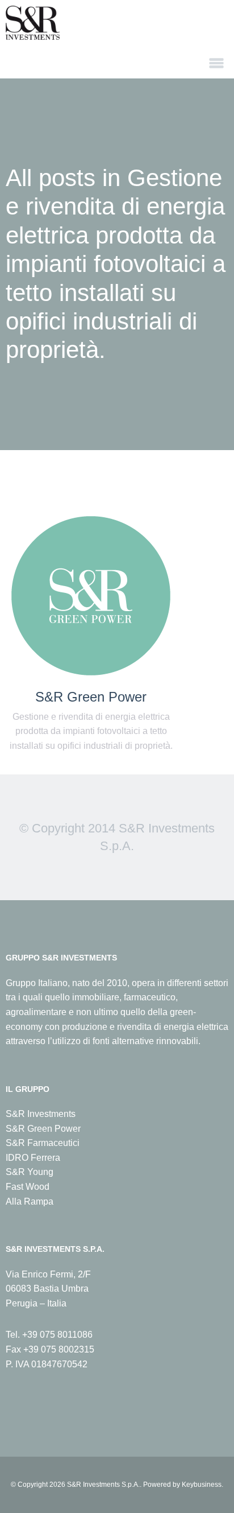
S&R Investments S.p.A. (103, 1485)
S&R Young (29, 1172)
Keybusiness (202, 1485)
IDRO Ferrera (33, 1157)
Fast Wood (27, 1187)
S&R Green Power (91, 697)
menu (216, 63)
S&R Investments (41, 1114)
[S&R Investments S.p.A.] (117, 23)
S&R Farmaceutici (43, 1143)
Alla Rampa (29, 1201)
